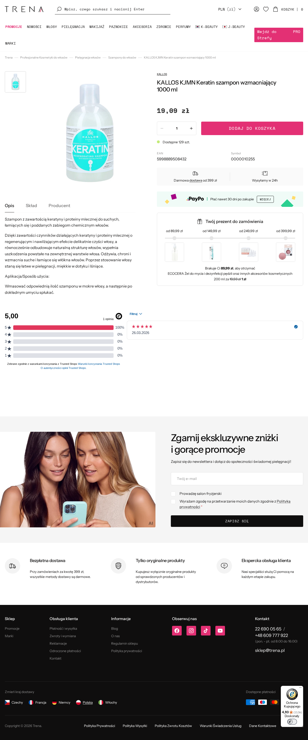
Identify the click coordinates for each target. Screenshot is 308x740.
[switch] (292, 722)
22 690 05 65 (268, 629)
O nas (115, 636)
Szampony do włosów (122, 57)
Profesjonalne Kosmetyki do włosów (43, 57)
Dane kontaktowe (262, 726)
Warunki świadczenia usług (220, 726)
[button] (112, 9)
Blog (114, 628)
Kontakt (55, 658)
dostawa (195, 180)
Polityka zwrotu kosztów (173, 726)
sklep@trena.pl (270, 650)
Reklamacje (58, 643)
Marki (9, 636)
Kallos (162, 74)
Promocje (12, 628)
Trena (9, 57)
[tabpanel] (70, 256)
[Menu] (300, 689)
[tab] (9, 205)
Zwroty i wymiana (63, 636)
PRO (278, 35)
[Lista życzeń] (266, 9)
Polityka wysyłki (135, 726)
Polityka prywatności (126, 651)
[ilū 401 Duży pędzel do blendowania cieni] (211, 252)
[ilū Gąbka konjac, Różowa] (285, 252)
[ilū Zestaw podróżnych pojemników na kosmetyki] (248, 252)
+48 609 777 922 (271, 635)
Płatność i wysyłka (63, 628)
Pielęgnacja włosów (88, 57)
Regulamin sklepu (124, 643)
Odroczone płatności (65, 651)
